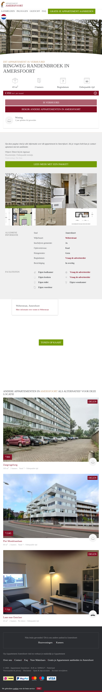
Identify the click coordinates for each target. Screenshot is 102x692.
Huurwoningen (45, 642)
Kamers (59, 642)
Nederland (51, 668)
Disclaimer (27, 671)
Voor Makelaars (37, 660)
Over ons (7, 660)
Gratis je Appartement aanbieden (71, 11)
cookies (15, 689)
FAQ (44, 11)
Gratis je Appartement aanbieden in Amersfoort (71, 660)
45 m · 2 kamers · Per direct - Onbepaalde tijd (21, 621)
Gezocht (35, 11)
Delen (92, 401)
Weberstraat (70, 238)
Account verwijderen (59, 671)
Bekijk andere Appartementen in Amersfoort (51, 109)
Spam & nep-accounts (41, 671)
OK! (39, 688)
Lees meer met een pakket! (51, 164)
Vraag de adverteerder (75, 258)
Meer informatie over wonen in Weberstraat (32, 310)
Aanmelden (8, 11)
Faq (26, 660)
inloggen (22, 11)
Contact (18, 660)
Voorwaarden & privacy (12, 671)
